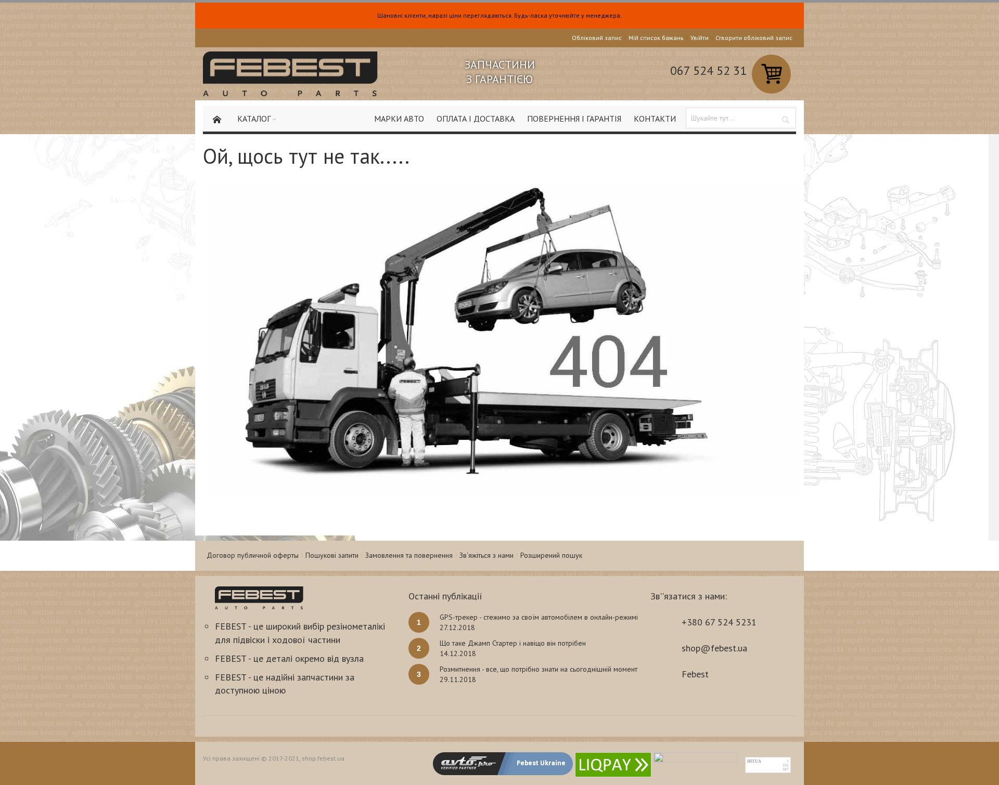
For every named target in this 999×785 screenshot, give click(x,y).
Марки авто (399, 118)
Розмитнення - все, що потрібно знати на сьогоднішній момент (538, 669)
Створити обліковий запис (753, 38)
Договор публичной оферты (253, 555)
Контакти (655, 118)
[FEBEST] (290, 73)
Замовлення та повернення (409, 555)
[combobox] (741, 118)
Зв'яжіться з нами (486, 555)
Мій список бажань (656, 38)
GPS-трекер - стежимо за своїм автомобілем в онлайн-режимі (539, 617)
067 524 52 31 (708, 70)
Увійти (699, 38)
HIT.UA (754, 761)
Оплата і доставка (476, 118)
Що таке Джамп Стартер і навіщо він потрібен (513, 643)
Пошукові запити (331, 555)
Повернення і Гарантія (574, 118)
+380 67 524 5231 (719, 622)
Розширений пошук (551, 555)
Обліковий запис (597, 38)
